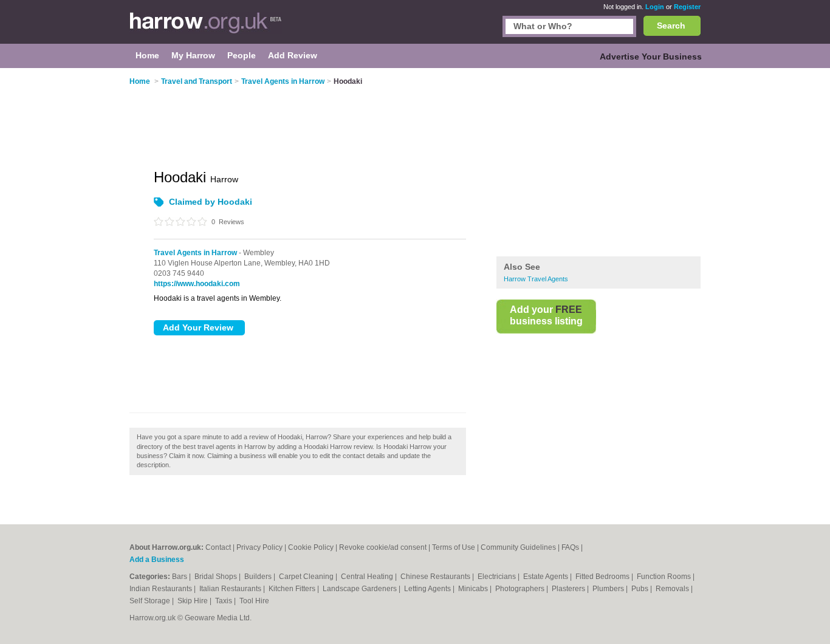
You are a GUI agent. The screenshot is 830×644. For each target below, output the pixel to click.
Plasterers (569, 588)
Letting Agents (428, 588)
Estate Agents (546, 576)
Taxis (224, 601)
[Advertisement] (598, 163)
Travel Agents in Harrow (195, 252)
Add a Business (156, 559)
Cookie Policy (311, 547)
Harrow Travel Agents (536, 279)
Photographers (520, 588)
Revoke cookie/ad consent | (385, 547)
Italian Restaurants (231, 588)
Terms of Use (453, 547)
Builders (258, 576)
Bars (180, 576)
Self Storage (150, 601)
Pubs (640, 588)
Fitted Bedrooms (603, 576)
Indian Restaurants (161, 588)
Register (687, 6)
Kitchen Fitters (293, 588)
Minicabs (474, 588)
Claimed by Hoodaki (210, 202)
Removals (673, 588)
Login (654, 6)
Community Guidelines (518, 547)
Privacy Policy (259, 547)
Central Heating (368, 576)
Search (671, 25)
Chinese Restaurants (436, 576)
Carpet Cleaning (307, 576)
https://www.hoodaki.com (197, 283)
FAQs (570, 547)
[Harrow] (205, 28)
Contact (218, 547)
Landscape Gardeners (361, 588)
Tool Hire (254, 601)
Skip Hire (193, 601)
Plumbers (609, 588)
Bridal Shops (216, 576)
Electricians (498, 576)
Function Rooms (665, 576)
